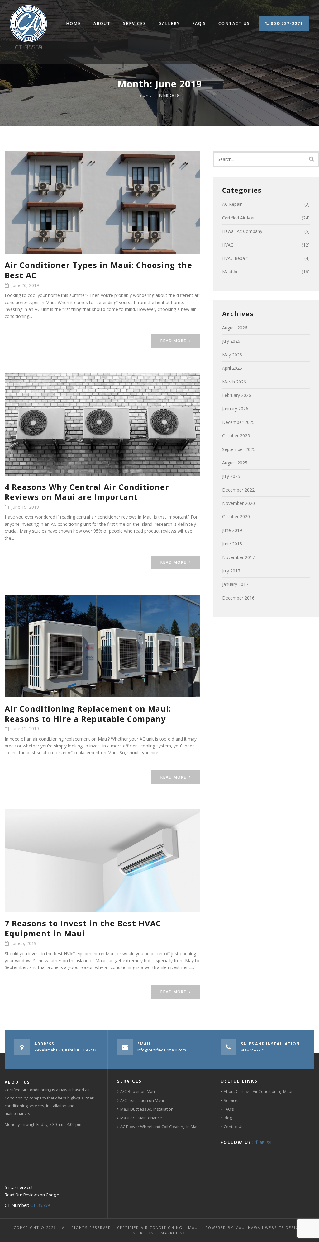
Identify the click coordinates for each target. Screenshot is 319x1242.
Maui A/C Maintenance (141, 1118)
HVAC (227, 245)
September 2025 (238, 449)
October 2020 (236, 517)
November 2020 (238, 503)
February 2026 (236, 395)
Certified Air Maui (239, 218)
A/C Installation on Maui (142, 1100)
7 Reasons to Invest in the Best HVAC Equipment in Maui (83, 928)
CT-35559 (40, 1205)
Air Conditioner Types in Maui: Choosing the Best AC (98, 270)
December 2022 (238, 490)
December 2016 (238, 598)
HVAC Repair (234, 258)
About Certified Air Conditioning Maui (258, 1091)
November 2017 (238, 557)
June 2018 (232, 544)
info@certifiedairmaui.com (161, 1050)
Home (73, 23)
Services (134, 23)
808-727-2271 (286, 23)
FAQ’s (199, 23)
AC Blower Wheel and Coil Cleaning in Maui (160, 1126)
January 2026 (235, 409)
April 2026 (232, 368)
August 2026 (234, 328)
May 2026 (232, 355)
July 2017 (231, 571)
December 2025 (238, 422)
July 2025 (231, 476)
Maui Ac (230, 272)
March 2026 (234, 382)
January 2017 (235, 584)
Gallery (169, 23)
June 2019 (232, 530)
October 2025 (236, 436)
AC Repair (232, 204)
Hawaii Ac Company (242, 231)
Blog (228, 1118)
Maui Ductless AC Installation (147, 1109)
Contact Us (234, 23)
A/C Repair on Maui (138, 1091)
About (102, 23)
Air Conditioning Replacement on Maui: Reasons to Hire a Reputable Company (88, 713)
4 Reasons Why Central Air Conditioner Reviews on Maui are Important (87, 492)
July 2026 (231, 341)
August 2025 (234, 463)
